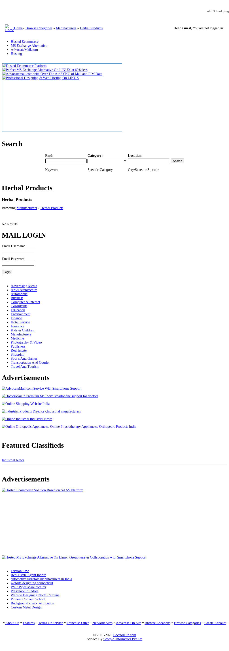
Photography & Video (26, 342)
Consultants (19, 306)
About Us (12, 623)
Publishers (18, 346)
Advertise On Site (128, 623)
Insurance (17, 326)
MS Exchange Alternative (29, 45)
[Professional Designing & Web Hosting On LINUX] (40, 78)
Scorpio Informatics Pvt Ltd (122, 639)
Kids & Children (22, 330)
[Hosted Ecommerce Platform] (24, 66)
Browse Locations (157, 623)
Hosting (16, 54)
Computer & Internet (25, 302)
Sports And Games (24, 358)
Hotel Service (20, 322)
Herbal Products (91, 28)
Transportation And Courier (30, 362)
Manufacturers (66, 28)
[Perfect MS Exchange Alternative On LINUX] (44, 70)
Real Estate (19, 350)
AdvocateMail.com (24, 50)
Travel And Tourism (25, 366)
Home (18, 28)
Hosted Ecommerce (24, 41)
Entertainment (20, 314)
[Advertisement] (30, 524)
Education (18, 310)
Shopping (17, 354)
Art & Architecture (24, 290)
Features (29, 623)
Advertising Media (24, 286)
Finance (16, 318)
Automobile (19, 294)
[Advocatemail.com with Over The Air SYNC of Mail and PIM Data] (52, 74)
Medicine (17, 338)
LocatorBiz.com (124, 635)
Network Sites (102, 623)
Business (17, 298)
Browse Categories (38, 28)
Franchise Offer (78, 623)
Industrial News (13, 460)
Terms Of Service (50, 623)
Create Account (215, 623)
